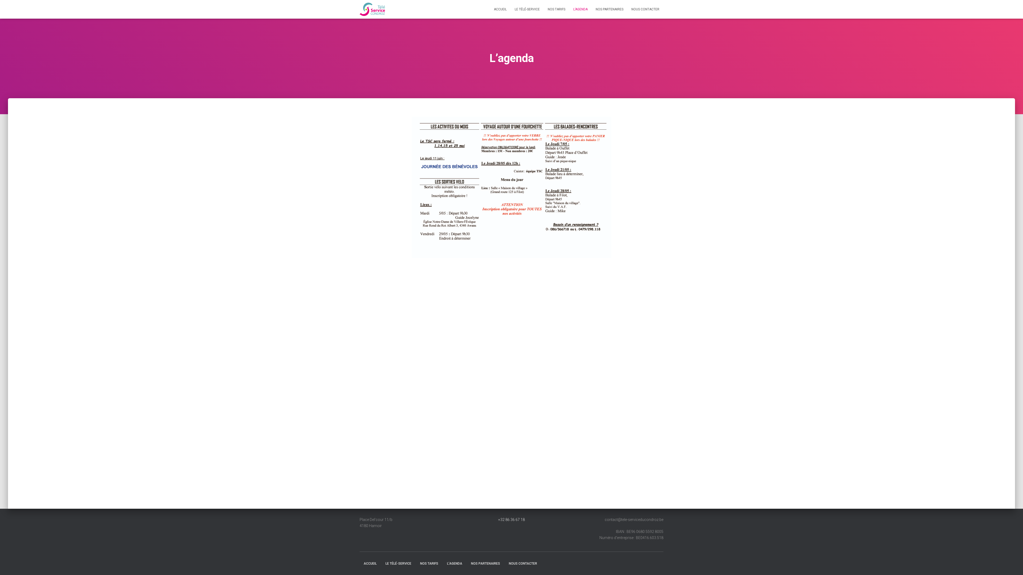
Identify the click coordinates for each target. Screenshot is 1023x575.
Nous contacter (645, 9)
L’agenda (580, 9)
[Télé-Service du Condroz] (372, 9)
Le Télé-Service (527, 9)
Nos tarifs (556, 9)
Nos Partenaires (609, 9)
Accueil (500, 9)
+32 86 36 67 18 (511, 520)
